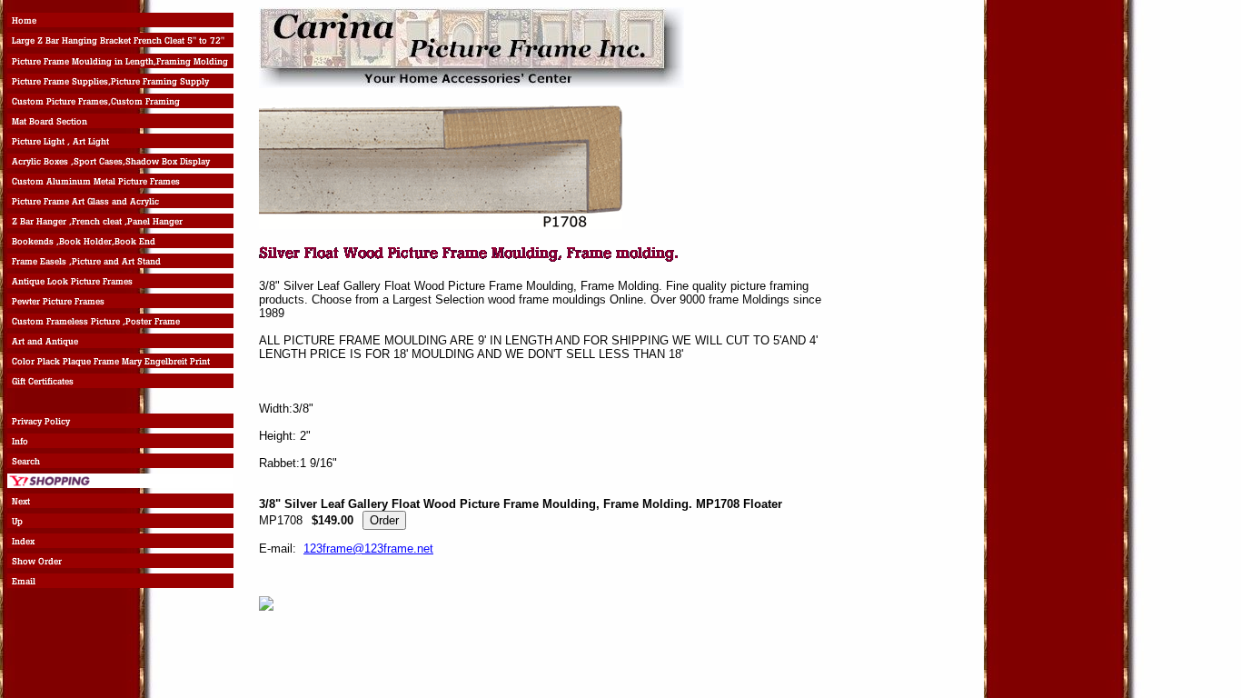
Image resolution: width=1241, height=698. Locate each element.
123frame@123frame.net (368, 548)
